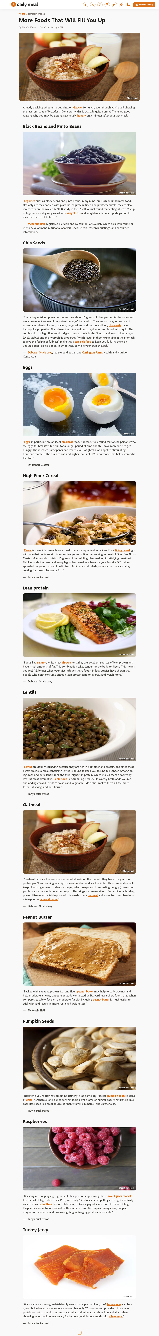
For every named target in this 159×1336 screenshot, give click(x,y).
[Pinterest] (100, 4)
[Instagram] (107, 4)
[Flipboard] (114, 4)
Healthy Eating (36, 14)
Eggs (27, 442)
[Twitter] (92, 4)
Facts (22, 14)
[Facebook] (85, 4)
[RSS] (128, 4)
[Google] (121, 4)
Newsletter (146, 4)
